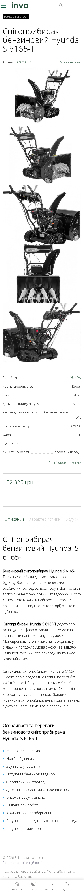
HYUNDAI (74, 378)
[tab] (14, 519)
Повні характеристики (64, 462)
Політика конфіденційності (22, 863)
